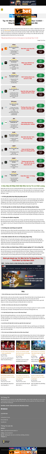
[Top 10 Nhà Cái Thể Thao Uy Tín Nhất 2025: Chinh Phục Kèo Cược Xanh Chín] (23, 369)
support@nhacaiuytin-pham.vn (11, 430)
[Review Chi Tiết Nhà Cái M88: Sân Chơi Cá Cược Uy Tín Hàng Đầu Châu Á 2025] (23, 345)
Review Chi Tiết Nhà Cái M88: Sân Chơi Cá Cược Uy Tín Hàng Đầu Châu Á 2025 (23, 353)
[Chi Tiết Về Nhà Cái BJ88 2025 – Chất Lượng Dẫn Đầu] (8, 345)
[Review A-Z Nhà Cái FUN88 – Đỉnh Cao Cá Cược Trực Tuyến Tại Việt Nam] (38, 369)
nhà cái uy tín (7, 30)
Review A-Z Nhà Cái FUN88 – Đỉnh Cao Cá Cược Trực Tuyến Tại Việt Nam (38, 377)
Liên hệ (7, 405)
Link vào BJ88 (40, 139)
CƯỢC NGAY (40, 47)
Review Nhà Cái (4, 419)
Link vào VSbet (40, 52)
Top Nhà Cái (3, 422)
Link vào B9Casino (40, 110)
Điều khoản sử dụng (24, 405)
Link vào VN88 (40, 80)
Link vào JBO (40, 126)
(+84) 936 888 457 (9, 433)
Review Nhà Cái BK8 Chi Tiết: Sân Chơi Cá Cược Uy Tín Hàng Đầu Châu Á (8, 377)
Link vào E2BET (40, 165)
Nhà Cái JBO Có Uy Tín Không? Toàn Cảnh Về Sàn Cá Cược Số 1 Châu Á (38, 353)
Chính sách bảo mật (14, 405)
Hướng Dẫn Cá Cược (5, 417)
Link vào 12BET (40, 152)
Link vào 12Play (40, 179)
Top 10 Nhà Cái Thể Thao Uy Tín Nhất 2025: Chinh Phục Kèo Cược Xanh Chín (23, 377)
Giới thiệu (3, 405)
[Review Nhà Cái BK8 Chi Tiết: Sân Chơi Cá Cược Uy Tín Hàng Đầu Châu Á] (8, 369)
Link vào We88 (40, 94)
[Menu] (2, 10)
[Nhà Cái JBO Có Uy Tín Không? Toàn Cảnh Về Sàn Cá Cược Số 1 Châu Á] (38, 345)
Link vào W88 (40, 66)
